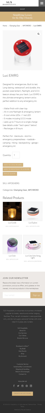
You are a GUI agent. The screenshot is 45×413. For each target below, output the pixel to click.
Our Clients (22, 336)
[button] (39, 34)
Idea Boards (22, 351)
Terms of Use (32, 404)
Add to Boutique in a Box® (16, 169)
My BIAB (22, 349)
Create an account (22, 394)
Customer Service (22, 364)
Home (5, 26)
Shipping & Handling (22, 369)
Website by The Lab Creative (22, 409)
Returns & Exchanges (22, 372)
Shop (22, 354)
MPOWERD (27, 26)
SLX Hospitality (23, 328)
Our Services (22, 333)
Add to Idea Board (13, 165)
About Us (22, 330)
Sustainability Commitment (22, 367)
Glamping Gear (15, 26)
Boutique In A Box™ (22, 346)
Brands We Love (22, 338)
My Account (23, 356)
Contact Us (22, 374)
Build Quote (10, 174)
